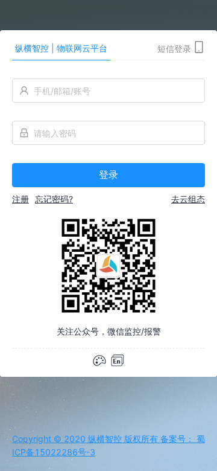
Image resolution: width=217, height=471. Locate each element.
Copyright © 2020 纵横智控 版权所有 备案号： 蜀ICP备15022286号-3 (108, 445)
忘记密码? (54, 199)
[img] (117, 360)
